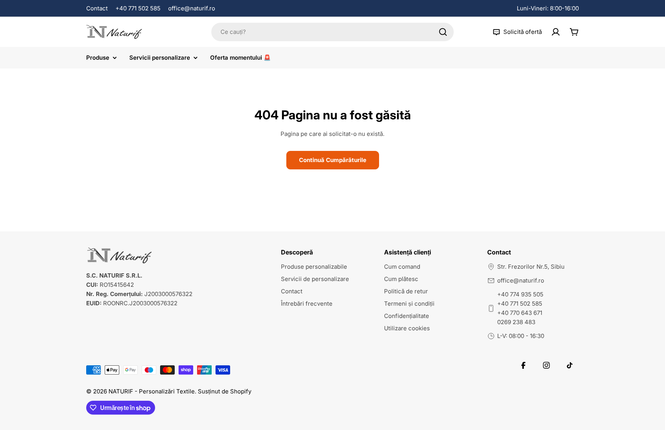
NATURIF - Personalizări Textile (152, 391)
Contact (97, 8)
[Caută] (443, 32)
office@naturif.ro (191, 8)
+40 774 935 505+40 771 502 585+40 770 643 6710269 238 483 (520, 308)
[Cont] (555, 32)
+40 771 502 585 (137, 8)
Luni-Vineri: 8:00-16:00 (548, 8)
